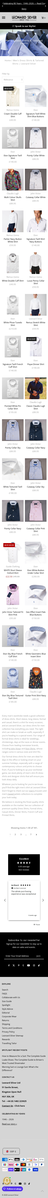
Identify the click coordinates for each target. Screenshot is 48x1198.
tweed (10, 794)
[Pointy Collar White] (36, 138)
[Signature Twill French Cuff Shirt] (13, 346)
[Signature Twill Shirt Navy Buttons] (36, 221)
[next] (36, 834)
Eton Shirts (30, 748)
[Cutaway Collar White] (36, 179)
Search (5, 989)
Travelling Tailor (9, 1043)
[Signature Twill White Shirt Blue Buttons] (36, 96)
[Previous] (3, 6)
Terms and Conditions (12, 1028)
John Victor (16, 748)
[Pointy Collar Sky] (13, 430)
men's (32, 790)
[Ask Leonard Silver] (7, 1181)
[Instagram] (34, 965)
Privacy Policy (8, 1031)
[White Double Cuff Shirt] (13, 263)
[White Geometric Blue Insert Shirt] (36, 636)
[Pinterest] (18, 965)
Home (8, 60)
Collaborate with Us (11, 997)
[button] (24, 26)
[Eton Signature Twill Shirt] (13, 138)
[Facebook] (8, 965)
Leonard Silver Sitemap (12, 1035)
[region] (24, 900)
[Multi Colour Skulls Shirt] (13, 179)
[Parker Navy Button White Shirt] (13, 221)
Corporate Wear (9, 1016)
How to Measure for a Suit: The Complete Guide (24, 1056)
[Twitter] (14, 965)
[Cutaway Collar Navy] (36, 430)
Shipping (6, 1024)
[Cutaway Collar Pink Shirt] (36, 511)
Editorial (6, 1012)
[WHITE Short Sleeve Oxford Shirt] (13, 552)
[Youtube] (28, 965)
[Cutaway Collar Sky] (36, 469)
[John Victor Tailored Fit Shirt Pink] (13, 594)
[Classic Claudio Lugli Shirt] (36, 388)
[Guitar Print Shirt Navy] (36, 678)
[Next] (45, 6)
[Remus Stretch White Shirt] (36, 305)
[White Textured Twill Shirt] (13, 469)
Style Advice (7, 1009)
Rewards (6, 1039)
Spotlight (6, 1005)
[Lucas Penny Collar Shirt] (36, 263)
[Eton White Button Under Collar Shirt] (36, 552)
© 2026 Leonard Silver (10, 1195)
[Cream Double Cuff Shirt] (13, 96)
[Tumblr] (23, 965)
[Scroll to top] (42, 1191)
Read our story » (9, 1124)
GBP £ (13, 1151)
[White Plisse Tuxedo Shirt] (13, 305)
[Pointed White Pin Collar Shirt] (13, 388)
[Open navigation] (5, 17)
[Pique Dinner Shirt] (36, 346)
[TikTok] (39, 965)
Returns (5, 1020)
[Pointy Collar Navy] (13, 511)
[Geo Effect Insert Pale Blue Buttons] (36, 594)
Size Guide (7, 1001)
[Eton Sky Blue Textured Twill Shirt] (13, 678)
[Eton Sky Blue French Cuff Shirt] (13, 636)
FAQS (4, 993)
